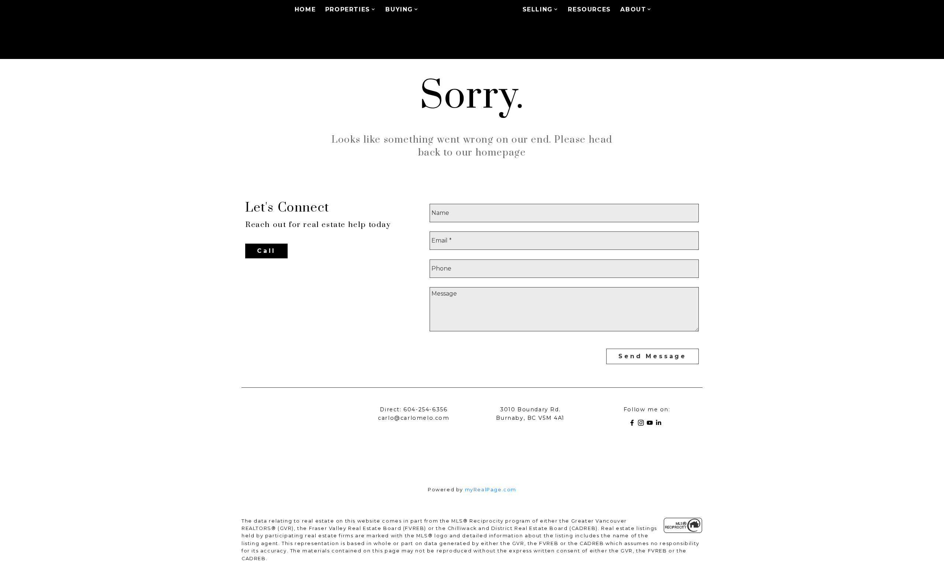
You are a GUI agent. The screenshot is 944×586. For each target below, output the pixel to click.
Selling (538, 9)
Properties (347, 9)
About (633, 9)
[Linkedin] (660, 424)
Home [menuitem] (305, 9)
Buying (399, 9)
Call (266, 250)
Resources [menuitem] (589, 9)
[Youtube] (651, 424)
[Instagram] (642, 424)
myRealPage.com (490, 489)
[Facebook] (633, 424)
